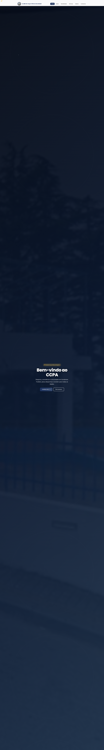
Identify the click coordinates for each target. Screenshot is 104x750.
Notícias (71, 3)
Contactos (83, 3)
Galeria (76, 3)
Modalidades (64, 3)
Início (52, 3)
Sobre (57, 3)
